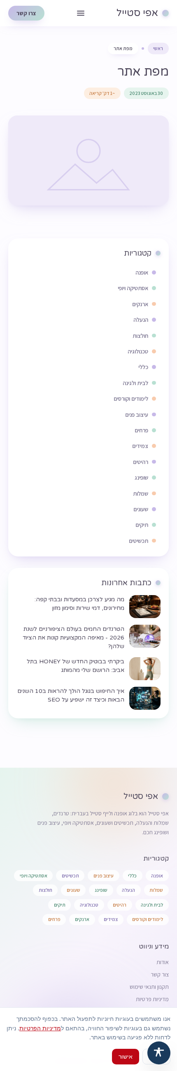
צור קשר (160, 974)
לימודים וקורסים (147, 919)
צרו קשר (26, 13)
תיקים (59, 905)
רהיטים (119, 905)
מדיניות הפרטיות (40, 1028)
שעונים (73, 890)
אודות (162, 962)
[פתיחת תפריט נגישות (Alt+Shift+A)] (158, 1052)
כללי (132, 875)
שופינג (101, 890)
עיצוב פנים (103, 875)
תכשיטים (70, 875)
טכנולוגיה (89, 905)
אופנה (157, 875)
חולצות (45, 890)
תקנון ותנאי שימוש (149, 986)
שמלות (156, 890)
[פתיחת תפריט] (81, 13)
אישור (126, 1056)
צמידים (111, 919)
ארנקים (82, 919)
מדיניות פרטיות (152, 999)
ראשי (158, 48)
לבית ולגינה (152, 905)
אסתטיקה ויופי (33, 875)
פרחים (54, 919)
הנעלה (128, 890)
